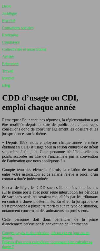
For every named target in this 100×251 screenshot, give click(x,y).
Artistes (8, 56)
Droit (6, 6)
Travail (7, 71)
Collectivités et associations (24, 49)
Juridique (9, 13)
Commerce (11, 42)
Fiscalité (8, 20)
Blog (6, 85)
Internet (8, 78)
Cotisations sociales (18, 28)
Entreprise (10, 35)
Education (10, 64)
